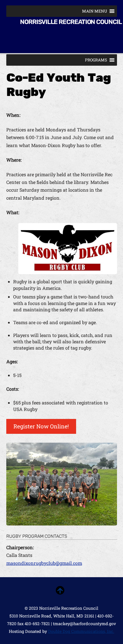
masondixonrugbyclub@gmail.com (44, 563)
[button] (94, 11)
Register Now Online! (41, 426)
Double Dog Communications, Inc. (81, 631)
